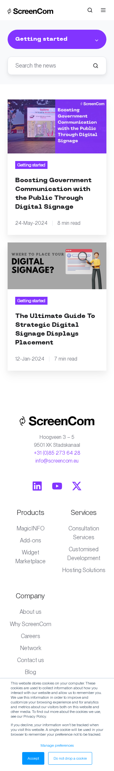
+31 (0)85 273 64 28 (57, 453)
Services (84, 512)
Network (30, 648)
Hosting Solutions (83, 570)
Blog (30, 672)
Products (30, 512)
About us (30, 611)
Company (30, 596)
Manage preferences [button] (57, 745)
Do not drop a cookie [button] (70, 758)
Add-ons (30, 540)
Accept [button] (33, 758)
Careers (30, 636)
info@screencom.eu (57, 461)
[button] (90, 10)
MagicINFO (30, 528)
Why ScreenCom (30, 624)
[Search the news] (95, 66)
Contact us (30, 660)
